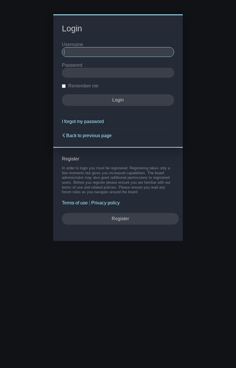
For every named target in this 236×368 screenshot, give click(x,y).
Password (72, 65)
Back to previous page (89, 135)
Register (120, 218)
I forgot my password (83, 121)
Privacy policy (105, 202)
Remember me (82, 85)
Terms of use (75, 202)
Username (72, 44)
